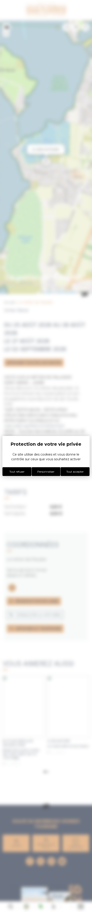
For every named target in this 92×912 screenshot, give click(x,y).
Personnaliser (45, 471)
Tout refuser (17, 471)
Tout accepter (75, 471)
